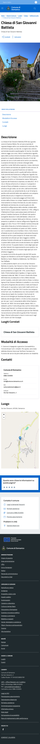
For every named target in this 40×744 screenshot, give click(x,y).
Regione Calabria (7, 2)
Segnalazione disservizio (9, 699)
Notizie (3, 642)
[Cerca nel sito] (34, 8)
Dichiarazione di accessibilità (10, 715)
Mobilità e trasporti (7, 619)
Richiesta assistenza (7, 703)
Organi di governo (7, 558)
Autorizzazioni (5, 600)
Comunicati (4, 645)
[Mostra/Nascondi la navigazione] (2, 8)
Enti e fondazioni (6, 567)
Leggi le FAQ (5, 693)
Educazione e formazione (9, 609)
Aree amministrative (7, 561)
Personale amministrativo (9, 574)
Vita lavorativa (5, 631)
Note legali (4, 712)
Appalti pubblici (6, 597)
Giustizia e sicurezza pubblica (10, 612)
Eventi (3, 662)
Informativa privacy (7, 709)
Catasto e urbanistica (8, 603)
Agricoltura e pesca (7, 587)
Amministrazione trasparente (10, 706)
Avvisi (3, 648)
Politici (3, 570)
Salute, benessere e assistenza (11, 622)
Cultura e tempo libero (8, 606)
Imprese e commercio (8, 616)
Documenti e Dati (6, 577)
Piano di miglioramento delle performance (14, 718)
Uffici (2, 564)
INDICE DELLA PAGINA (8, 109)
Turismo (3, 628)
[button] (20, 438)
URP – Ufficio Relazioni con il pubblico (13, 682)
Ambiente (4, 591)
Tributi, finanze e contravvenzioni (11, 625)
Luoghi (3, 659)
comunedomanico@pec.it (12, 686)
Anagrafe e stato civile (8, 594)
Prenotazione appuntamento (10, 696)
